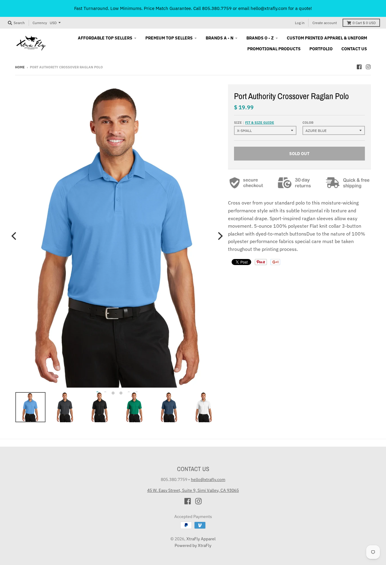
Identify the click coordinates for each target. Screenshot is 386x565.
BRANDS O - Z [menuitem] (260, 38)
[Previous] (14, 236)
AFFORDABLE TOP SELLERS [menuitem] (105, 38)
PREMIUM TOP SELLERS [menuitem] (169, 38)
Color (307, 122)
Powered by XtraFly (193, 545)
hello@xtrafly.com (208, 479)
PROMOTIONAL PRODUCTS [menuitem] (274, 49)
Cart (364, 22)
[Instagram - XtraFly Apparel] (368, 67)
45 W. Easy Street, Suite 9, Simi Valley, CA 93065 (193, 490)
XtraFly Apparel (201, 539)
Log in (300, 22)
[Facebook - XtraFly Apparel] (359, 67)
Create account (324, 22)
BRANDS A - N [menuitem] (219, 38)
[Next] (219, 236)
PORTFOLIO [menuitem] (321, 49)
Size (254, 122)
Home (20, 67)
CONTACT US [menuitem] (354, 49)
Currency (40, 22)
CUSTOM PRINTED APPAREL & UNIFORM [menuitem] (327, 38)
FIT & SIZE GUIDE (259, 122)
